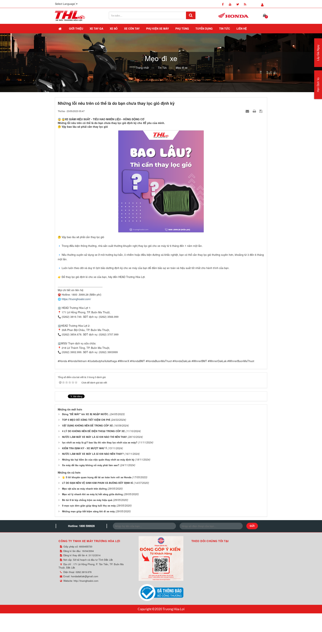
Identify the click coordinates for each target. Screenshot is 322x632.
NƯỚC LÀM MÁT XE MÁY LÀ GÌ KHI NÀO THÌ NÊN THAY (94, 437)
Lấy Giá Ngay (318, 53)
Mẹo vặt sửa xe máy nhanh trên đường (84, 488)
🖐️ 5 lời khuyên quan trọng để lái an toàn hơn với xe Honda (96, 477)
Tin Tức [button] (224, 28)
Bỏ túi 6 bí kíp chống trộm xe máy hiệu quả (87, 500)
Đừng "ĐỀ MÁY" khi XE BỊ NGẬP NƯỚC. (85, 414)
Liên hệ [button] (241, 28)
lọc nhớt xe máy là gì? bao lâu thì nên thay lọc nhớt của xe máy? (99, 442)
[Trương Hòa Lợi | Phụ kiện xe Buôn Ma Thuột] (70, 15)
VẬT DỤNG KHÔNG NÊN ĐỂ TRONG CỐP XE (87, 425)
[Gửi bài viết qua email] (248, 111)
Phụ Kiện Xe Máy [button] (157, 28)
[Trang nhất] (60, 28)
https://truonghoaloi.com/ (76, 299)
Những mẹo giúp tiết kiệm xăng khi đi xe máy (88, 511)
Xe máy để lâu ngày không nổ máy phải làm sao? (90, 465)
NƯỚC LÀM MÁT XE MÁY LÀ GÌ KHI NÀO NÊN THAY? (93, 454)
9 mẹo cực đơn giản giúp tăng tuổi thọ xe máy (89, 505)
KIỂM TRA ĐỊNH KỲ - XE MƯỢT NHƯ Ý (84, 448)
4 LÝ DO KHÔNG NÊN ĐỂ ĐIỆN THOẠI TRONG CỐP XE (93, 431)
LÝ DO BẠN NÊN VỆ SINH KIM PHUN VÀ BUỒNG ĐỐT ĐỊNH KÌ (97, 483)
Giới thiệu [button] (76, 28)
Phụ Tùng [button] (182, 28)
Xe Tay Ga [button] (96, 28)
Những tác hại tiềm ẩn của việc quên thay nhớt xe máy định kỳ (98, 459)
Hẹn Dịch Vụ (318, 84)
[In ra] (255, 111)
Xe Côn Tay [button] (132, 28)
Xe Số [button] (114, 28)
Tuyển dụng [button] (204, 28)
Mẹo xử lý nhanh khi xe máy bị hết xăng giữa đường (92, 494)
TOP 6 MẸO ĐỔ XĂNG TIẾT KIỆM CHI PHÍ (86, 419)
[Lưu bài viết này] (261, 111)
